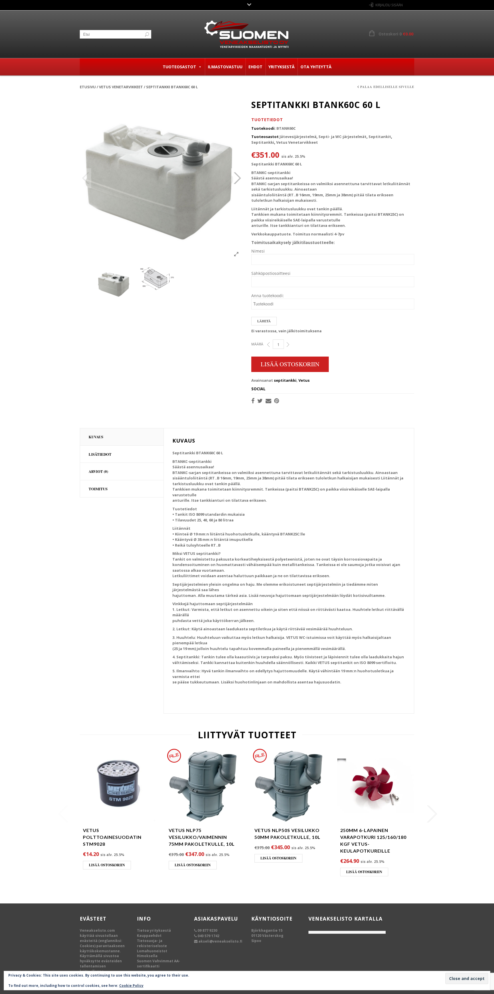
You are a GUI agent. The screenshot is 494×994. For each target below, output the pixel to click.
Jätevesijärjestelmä (298, 136)
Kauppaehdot (149, 935)
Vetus (304, 380)
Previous (85, 178)
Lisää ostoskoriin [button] (107, 865)
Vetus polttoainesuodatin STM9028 (112, 837)
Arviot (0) (98, 471)
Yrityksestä (281, 66)
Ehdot (255, 66)
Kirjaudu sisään (389, 5)
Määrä (257, 344)
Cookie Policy (131, 985)
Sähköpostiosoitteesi (270, 273)
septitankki (285, 380)
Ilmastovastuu (225, 66)
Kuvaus (96, 436)
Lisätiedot (100, 454)
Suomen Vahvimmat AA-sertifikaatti (158, 964)
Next (237, 178)
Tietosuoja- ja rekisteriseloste (152, 943)
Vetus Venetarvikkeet (121, 86)
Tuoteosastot (179, 66)
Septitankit (379, 136)
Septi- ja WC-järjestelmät (342, 136)
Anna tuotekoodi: (267, 295)
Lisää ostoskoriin (290, 364)
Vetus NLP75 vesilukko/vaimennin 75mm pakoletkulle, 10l (202, 837)
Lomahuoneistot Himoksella (152, 954)
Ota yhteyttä (315, 66)
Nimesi (258, 251)
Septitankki (262, 142)
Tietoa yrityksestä (154, 930)
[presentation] (62, 814)
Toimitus (98, 488)
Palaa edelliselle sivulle (387, 87)
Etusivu (88, 86)
